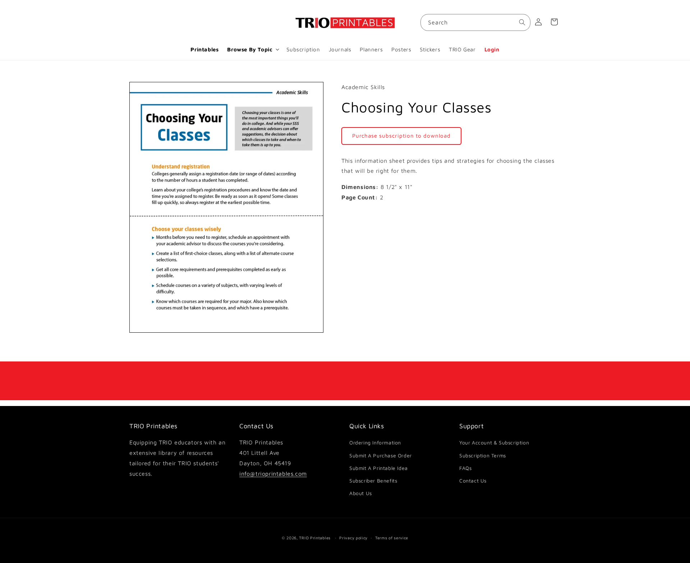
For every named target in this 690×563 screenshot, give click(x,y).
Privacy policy (353, 537)
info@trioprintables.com (273, 473)
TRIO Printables (315, 537)
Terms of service (391, 537)
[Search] (522, 22)
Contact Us (473, 480)
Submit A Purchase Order (380, 455)
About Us (360, 493)
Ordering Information (375, 443)
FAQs (465, 468)
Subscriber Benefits (373, 480)
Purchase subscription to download (401, 136)
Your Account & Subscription (494, 443)
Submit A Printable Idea (378, 468)
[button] (252, 49)
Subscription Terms (482, 455)
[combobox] (475, 22)
